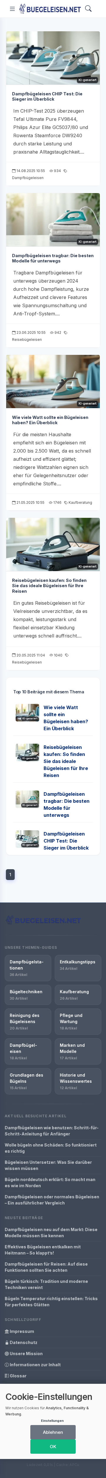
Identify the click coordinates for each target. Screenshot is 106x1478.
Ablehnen (53, 1432)
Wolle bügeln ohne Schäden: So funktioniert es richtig (51, 1148)
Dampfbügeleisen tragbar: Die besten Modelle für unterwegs (53, 258)
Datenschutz (23, 1342)
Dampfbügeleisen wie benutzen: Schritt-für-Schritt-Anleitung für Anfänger (52, 1130)
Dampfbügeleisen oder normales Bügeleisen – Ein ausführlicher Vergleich (52, 1199)
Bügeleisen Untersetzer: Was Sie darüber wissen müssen (48, 1165)
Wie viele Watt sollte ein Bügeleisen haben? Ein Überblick (50, 420)
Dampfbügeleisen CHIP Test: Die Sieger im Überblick (47, 96)
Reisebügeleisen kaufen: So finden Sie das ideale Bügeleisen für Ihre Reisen (49, 586)
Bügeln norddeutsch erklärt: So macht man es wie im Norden (50, 1182)
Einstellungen (52, 1421)
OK (53, 1446)
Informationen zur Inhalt (35, 1364)
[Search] (88, 9)
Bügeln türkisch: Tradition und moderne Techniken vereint (46, 1284)
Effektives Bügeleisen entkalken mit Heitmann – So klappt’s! (43, 1249)
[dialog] (53, 1421)
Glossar (17, 1375)
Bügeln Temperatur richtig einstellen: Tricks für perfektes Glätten (51, 1301)
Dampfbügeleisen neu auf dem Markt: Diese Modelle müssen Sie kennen (51, 1232)
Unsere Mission (26, 1353)
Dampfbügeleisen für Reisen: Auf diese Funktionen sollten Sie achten (46, 1267)
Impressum (21, 1331)
